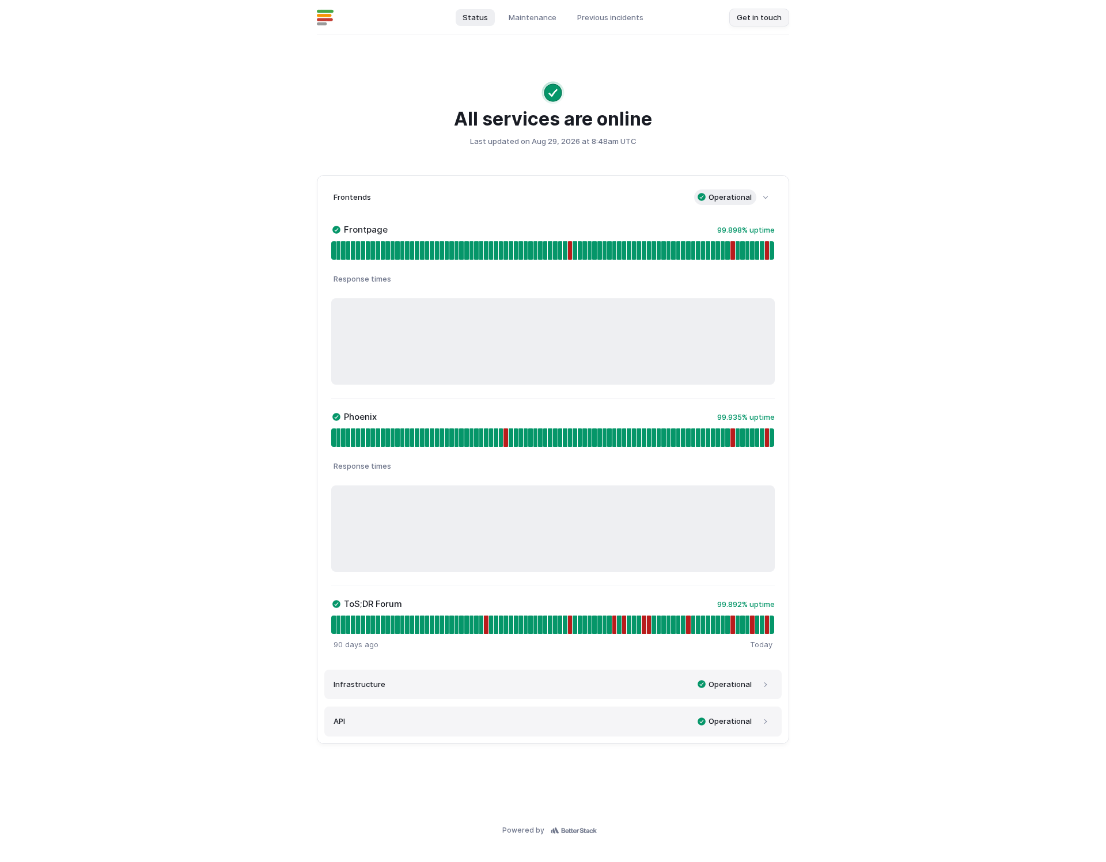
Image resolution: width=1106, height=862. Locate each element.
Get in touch (759, 17)
